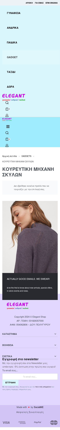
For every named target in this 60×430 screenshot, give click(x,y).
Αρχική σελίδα (9, 156)
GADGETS (26, 156)
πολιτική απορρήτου (43, 387)
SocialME (39, 407)
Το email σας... (10, 370)
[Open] (8, 126)
